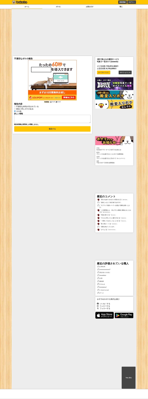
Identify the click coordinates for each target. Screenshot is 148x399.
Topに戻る (129, 377)
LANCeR (102, 266)
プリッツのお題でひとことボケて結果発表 (110, 153)
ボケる (58, 6)
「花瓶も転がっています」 (107, 226)
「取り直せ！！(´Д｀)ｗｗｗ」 (108, 224)
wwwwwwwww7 (105, 269)
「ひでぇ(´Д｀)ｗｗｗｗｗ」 (108, 229)
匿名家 (102, 281)
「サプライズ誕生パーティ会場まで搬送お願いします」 (114, 206)
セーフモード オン (103, 72)
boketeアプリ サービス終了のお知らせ (109, 149)
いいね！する (104, 304)
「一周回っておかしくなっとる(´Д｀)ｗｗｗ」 (113, 221)
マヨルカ (102, 284)
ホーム (27, 6)
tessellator (103, 275)
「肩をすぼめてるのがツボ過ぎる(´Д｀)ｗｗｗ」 (113, 199)
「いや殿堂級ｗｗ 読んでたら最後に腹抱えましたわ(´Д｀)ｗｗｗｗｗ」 (115, 211)
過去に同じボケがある (24, 109)
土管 (101, 278)
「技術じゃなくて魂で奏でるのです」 (110, 202)
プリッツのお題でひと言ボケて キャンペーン (111, 157)
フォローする (104, 306)
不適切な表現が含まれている (27, 106)
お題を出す (90, 6)
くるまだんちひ (104, 290)
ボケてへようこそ (125, 72)
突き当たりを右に (105, 272)
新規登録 (123, 2)
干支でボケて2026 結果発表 (106, 162)
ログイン (132, 2)
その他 (18, 111)
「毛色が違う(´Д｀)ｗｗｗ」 (108, 215)
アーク (102, 293)
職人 (121, 6)
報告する (52, 129)
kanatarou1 (103, 287)
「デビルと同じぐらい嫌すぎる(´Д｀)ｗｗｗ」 (113, 218)
